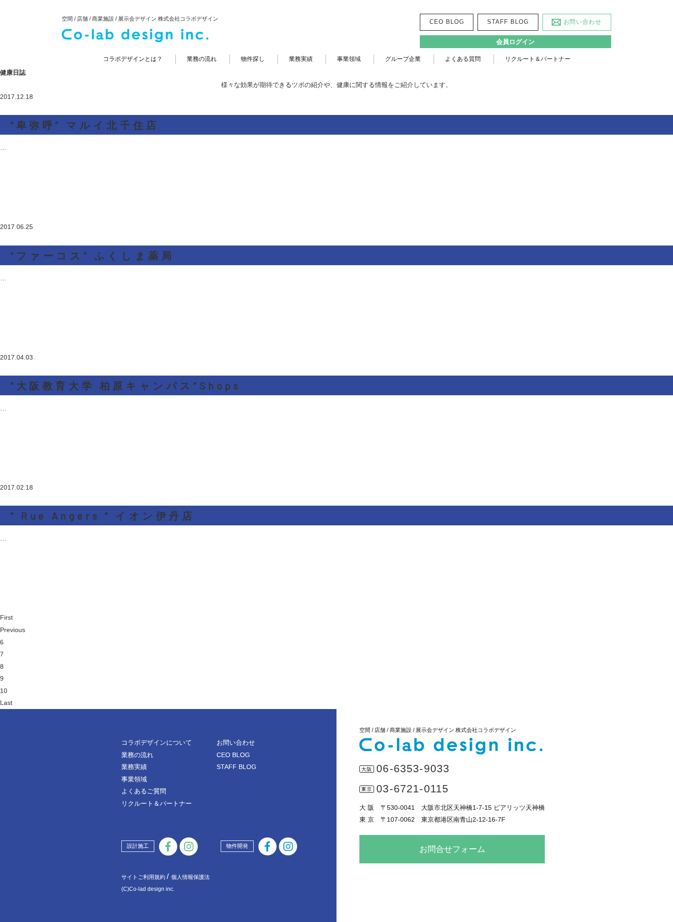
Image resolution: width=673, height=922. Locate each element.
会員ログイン (515, 41)
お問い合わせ (583, 21)
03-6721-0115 (412, 789)
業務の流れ (202, 58)
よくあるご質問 (143, 791)
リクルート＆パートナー (537, 58)
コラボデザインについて (156, 742)
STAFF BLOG (507, 21)
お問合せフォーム (452, 849)
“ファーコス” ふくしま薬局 (92, 255)
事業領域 (349, 58)
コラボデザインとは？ (133, 58)
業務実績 (301, 58)
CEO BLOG (446, 21)
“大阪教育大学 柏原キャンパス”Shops (126, 385)
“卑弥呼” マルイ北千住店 (85, 125)
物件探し (253, 58)
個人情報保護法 (190, 877)
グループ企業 (403, 58)
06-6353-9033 (413, 769)
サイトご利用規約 (143, 877)
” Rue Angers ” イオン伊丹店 (103, 515)
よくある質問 (463, 58)
